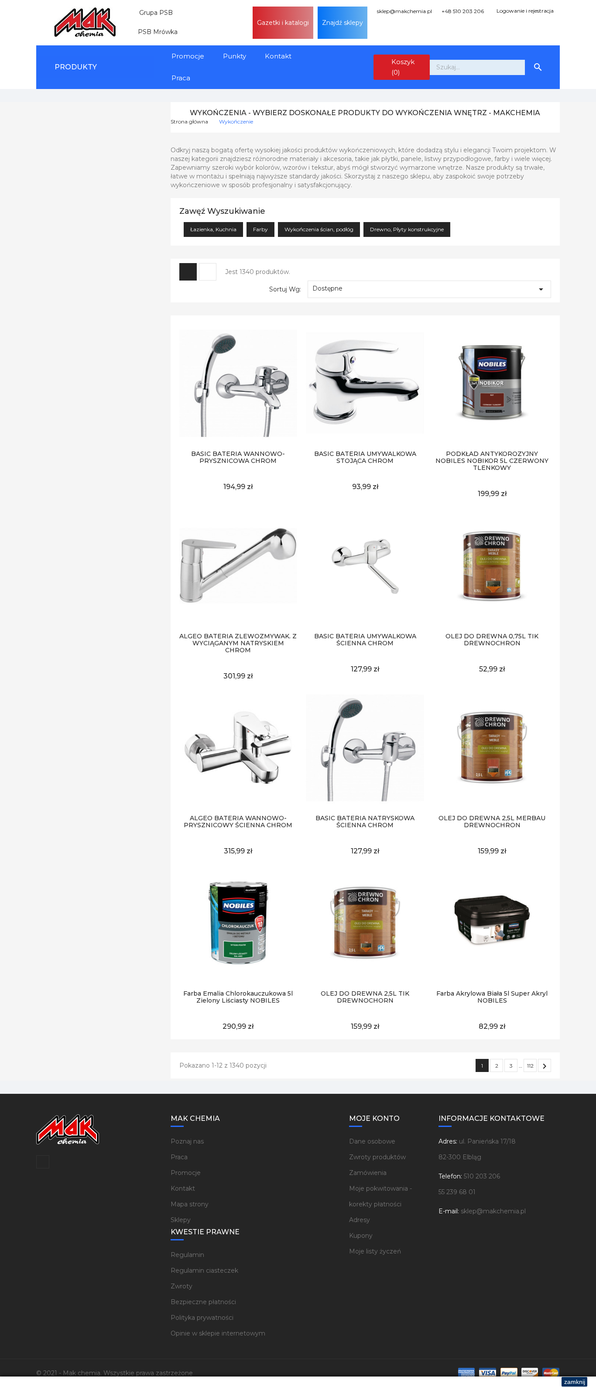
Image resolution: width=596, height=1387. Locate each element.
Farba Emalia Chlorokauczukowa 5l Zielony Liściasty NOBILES (238, 997)
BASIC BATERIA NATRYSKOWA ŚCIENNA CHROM (364, 821)
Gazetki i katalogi (283, 23)
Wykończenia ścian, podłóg (318, 229)
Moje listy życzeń (375, 1251)
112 (530, 1065)
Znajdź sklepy (342, 23)
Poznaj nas (187, 1141)
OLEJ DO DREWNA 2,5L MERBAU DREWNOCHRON (491, 821)
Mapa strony (190, 1204)
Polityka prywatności (202, 1318)
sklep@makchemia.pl (404, 11)
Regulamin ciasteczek (204, 1270)
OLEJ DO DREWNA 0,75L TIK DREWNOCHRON (491, 639)
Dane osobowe (372, 1141)
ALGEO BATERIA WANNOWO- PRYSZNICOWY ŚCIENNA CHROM (238, 821)
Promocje (187, 56)
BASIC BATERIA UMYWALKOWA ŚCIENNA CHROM (365, 639)
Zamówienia (368, 1173)
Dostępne (429, 289)
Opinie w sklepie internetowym (218, 1333)
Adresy (359, 1220)
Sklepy (181, 1220)
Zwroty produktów (377, 1157)
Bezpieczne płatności (203, 1302)
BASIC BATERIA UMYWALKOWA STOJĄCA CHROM (365, 457)
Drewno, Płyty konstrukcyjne (407, 229)
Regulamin (187, 1255)
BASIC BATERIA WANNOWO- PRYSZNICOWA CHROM (238, 457)
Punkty (234, 56)
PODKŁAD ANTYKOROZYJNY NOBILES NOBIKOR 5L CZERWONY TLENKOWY (491, 461)
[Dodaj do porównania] (258, 437)
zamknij (574, 1381)
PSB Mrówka (154, 32)
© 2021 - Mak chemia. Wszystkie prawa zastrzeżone (114, 1373)
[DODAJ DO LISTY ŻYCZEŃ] (218, 437)
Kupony (361, 1236)
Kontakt (278, 56)
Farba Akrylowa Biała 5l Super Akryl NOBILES (492, 997)
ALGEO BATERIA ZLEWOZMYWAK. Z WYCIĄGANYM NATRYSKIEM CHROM (238, 643)
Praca (180, 78)
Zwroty (181, 1286)
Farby (260, 229)
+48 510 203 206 (462, 11)
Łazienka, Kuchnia (213, 229)
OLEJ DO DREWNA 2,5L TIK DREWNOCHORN (365, 997)
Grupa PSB (152, 13)
